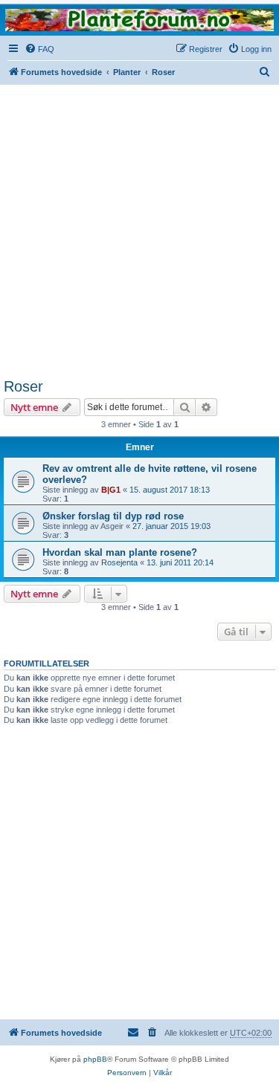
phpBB (95, 1059)
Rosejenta (119, 562)
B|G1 (111, 489)
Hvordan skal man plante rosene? (119, 552)
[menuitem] (39, 49)
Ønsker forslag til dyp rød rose (113, 516)
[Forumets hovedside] (139, 20)
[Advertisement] (139, 231)
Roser (23, 386)
